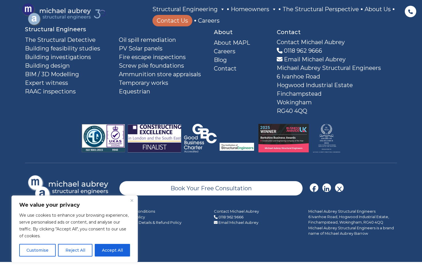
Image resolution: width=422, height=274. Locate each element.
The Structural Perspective (320, 9)
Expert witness (46, 82)
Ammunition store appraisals (160, 74)
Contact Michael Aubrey (236, 211)
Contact (225, 68)
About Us (378, 9)
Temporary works (143, 82)
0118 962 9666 (302, 50)
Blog (220, 59)
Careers (209, 20)
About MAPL (232, 42)
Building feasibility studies (62, 48)
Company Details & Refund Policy (150, 222)
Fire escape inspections (152, 57)
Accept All (112, 250)
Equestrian (134, 91)
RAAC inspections (50, 91)
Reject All (75, 250)
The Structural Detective (60, 39)
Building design (47, 65)
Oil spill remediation (147, 39)
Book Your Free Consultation (211, 188)
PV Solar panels (140, 48)
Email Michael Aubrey (314, 59)
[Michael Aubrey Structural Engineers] (69, 188)
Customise (37, 250)
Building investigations (58, 57)
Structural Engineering (185, 9)
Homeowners (250, 9)
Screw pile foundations (151, 65)
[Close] (131, 200)
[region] (74, 229)
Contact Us (172, 20)
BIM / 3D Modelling (52, 74)
